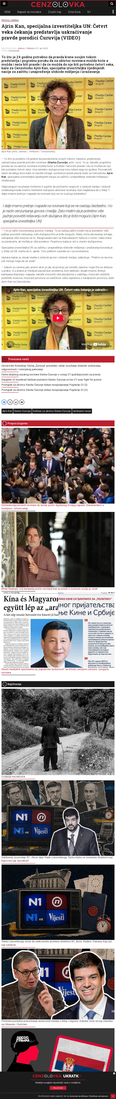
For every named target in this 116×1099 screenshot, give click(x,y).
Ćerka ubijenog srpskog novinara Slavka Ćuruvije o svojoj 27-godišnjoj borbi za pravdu (51, 374)
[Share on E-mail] (21, 402)
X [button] (113, 1096)
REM (7, 11)
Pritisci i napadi (10, 20)
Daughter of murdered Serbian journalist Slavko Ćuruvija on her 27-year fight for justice (52, 379)
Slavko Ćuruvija (22, 411)
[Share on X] (10, 402)
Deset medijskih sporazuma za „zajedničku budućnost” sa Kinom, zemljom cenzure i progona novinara (55, 671)
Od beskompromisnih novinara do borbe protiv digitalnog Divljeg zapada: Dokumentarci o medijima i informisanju (53, 507)
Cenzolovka (14, 51)
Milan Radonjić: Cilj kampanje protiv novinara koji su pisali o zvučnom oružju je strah (50, 588)
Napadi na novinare (29, 11)
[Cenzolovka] (58, 4)
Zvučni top (54, 11)
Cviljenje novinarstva (13, 776)
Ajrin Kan (7, 411)
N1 (89, 11)
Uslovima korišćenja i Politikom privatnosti (89, 1096)
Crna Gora (74, 11)
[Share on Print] (15, 402)
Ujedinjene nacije (82, 411)
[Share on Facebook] (4, 402)
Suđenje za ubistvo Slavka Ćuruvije (52, 411)
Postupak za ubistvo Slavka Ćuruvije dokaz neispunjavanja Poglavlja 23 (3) (44, 384)
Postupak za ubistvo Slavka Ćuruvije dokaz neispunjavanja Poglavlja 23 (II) (45, 390)
